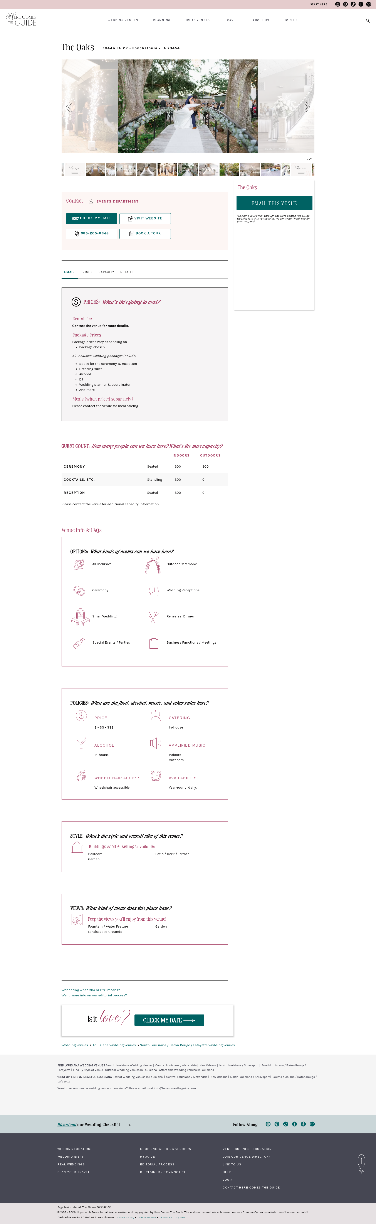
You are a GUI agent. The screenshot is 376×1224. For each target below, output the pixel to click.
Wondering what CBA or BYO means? (91, 990)
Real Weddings (71, 1164)
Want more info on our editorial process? (94, 995)
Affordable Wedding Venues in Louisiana (186, 1070)
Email (69, 272)
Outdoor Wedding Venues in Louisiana (131, 1070)
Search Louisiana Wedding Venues (129, 1065)
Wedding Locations (75, 1149)
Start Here (318, 4)
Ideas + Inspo (198, 20)
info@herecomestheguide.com (175, 1088)
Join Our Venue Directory (247, 1156)
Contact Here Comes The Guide (251, 1187)
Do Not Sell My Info (172, 1217)
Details (127, 272)
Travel (231, 20)
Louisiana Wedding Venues (115, 1045)
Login (228, 1179)
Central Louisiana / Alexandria (176, 1065)
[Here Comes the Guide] (18, 16)
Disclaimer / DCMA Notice (163, 1172)
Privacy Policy (124, 1217)
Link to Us (232, 1164)
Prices (87, 272)
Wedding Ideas (70, 1156)
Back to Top (361, 1155)
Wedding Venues (123, 20)
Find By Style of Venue (88, 1070)
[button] (67, 107)
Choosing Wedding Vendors (165, 1149)
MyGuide (147, 1156)
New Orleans (208, 1065)
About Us (261, 20)
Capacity (106, 272)
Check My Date (163, 1020)
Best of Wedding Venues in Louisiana (137, 1077)
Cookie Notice (146, 1217)
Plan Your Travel (73, 1172)
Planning (161, 20)
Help (227, 1172)
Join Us (291, 20)
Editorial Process (157, 1164)
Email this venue (274, 203)
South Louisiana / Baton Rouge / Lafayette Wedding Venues (187, 1045)
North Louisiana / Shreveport (239, 1065)
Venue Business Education (247, 1149)
